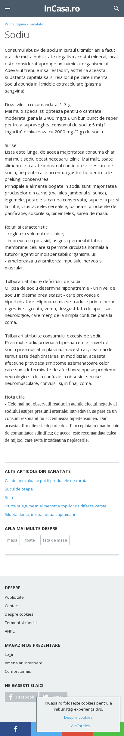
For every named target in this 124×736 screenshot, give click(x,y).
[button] (8, 8)
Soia (9, 497)
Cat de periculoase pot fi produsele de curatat (47, 480)
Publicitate (14, 597)
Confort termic (18, 671)
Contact (12, 605)
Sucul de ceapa (19, 489)
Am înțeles (80, 725)
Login (9, 654)
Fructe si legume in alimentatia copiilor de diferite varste (56, 506)
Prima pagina (15, 24)
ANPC (10, 631)
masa (12, 540)
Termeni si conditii (21, 622)
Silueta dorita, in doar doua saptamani (40, 514)
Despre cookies (19, 614)
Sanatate (36, 24)
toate (30, 540)
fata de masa (55, 540)
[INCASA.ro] (62, 8)
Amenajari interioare (23, 663)
